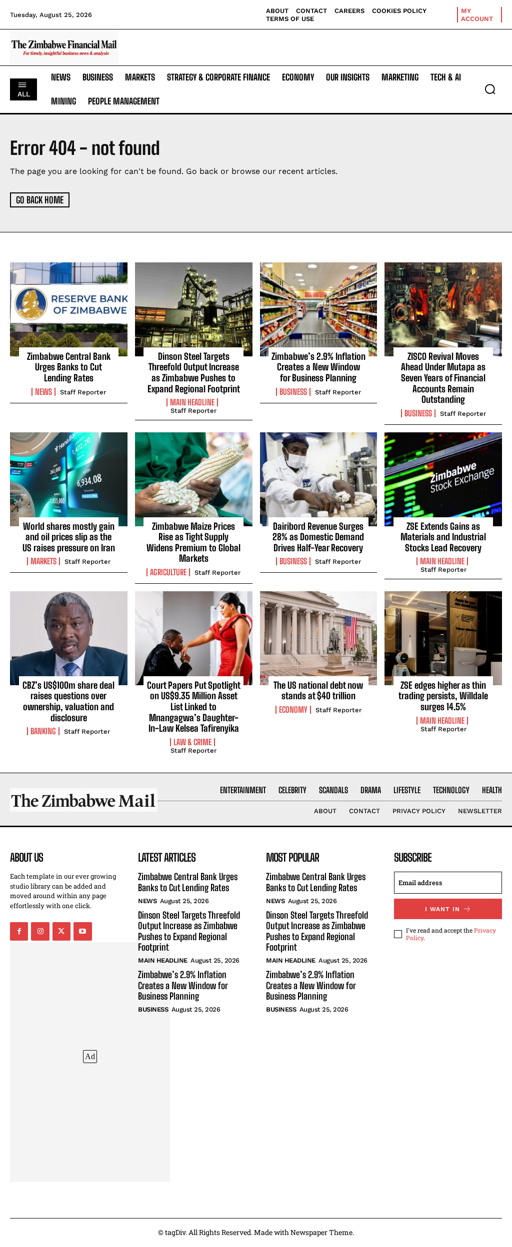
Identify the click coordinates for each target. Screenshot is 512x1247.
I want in (442, 909)
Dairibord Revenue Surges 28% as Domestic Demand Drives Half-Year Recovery (318, 537)
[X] (61, 931)
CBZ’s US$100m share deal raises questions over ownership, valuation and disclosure (68, 701)
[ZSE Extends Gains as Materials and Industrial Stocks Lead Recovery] (443, 479)
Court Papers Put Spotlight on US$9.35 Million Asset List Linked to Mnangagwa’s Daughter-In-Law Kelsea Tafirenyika (193, 707)
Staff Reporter (83, 392)
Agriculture (168, 572)
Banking (43, 731)
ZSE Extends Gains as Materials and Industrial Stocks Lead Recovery (443, 537)
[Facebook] (19, 931)
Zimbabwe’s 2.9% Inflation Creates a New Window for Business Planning (319, 367)
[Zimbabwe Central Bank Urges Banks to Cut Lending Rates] (69, 309)
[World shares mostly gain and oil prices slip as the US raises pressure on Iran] (69, 479)
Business (293, 392)
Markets (43, 561)
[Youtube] (83, 931)
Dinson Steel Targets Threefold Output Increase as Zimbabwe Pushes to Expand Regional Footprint (194, 372)
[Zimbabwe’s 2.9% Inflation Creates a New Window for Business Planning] (319, 309)
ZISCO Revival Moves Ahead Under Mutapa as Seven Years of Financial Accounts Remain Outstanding (443, 378)
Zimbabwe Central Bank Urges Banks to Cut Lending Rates (68, 367)
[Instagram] (40, 931)
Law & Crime (193, 742)
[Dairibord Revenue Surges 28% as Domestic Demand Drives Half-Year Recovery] (319, 479)
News (43, 392)
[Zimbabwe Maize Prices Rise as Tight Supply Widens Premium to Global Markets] (193, 479)
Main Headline (192, 402)
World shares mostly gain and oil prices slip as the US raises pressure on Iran (68, 537)
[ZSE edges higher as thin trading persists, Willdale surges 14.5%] (443, 638)
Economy (293, 710)
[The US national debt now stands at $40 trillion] (319, 638)
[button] (490, 89)
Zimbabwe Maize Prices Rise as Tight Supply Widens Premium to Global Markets (193, 542)
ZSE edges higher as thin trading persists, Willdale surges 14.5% (443, 696)
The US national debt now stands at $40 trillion (318, 691)
